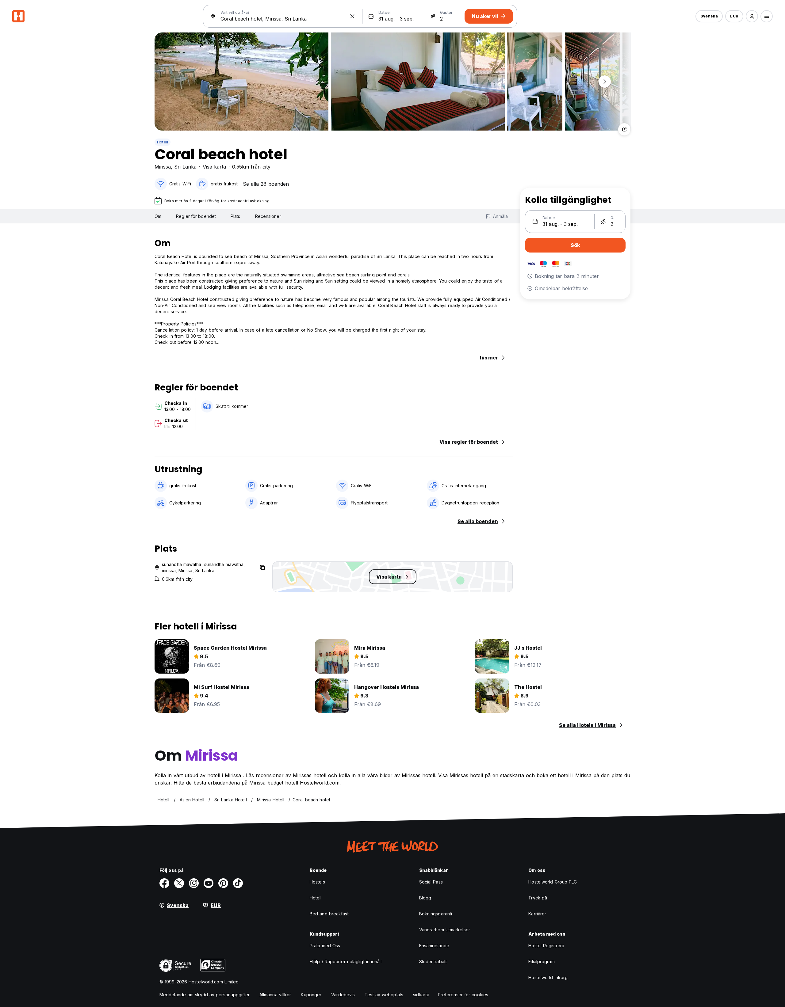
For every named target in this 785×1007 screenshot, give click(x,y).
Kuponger (311, 994)
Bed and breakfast (329, 913)
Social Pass (431, 881)
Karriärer (537, 913)
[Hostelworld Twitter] (179, 883)
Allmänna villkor (275, 994)
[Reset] (352, 16)
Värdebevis (343, 994)
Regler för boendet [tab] (196, 216)
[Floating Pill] (605, 81)
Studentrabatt (433, 961)
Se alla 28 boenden (266, 184)
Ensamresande (434, 945)
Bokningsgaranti (435, 913)
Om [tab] (158, 216)
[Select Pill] (752, 16)
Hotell (162, 142)
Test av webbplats (384, 994)
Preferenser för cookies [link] (463, 994)
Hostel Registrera (546, 945)
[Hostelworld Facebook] (164, 883)
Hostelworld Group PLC (552, 881)
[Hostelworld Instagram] (194, 883)
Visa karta (214, 167)
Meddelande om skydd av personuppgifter (204, 994)
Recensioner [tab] (268, 216)
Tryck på (537, 897)
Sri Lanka (185, 167)
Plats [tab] (235, 216)
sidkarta (421, 994)
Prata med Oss (325, 945)
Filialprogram (541, 961)
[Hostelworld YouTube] (208, 883)
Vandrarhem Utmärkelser (444, 929)
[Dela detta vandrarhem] (624, 129)
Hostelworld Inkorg (548, 977)
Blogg (425, 897)
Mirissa (163, 167)
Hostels (317, 881)
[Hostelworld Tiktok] (238, 883)
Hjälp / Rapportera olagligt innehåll (346, 961)
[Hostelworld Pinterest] (223, 883)
